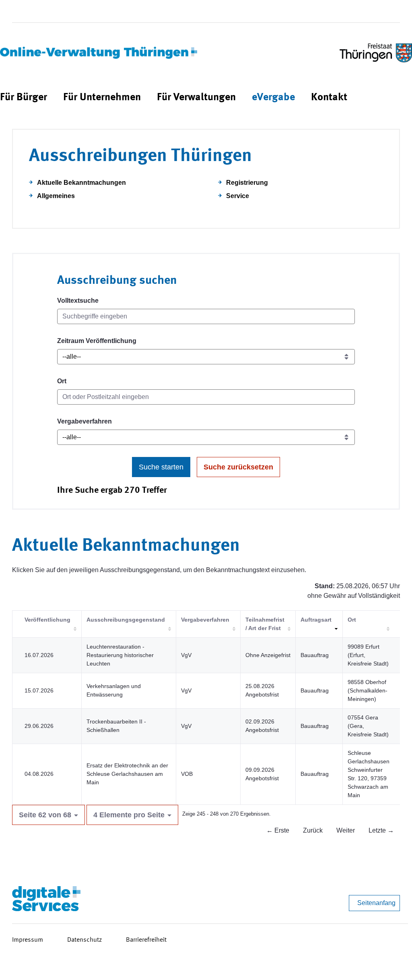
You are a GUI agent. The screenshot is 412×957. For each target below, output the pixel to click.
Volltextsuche (78, 300)
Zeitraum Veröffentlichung (96, 340)
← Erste (277, 830)
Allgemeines (56, 195)
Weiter (345, 830)
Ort (61, 381)
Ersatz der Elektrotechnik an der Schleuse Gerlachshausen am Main (127, 773)
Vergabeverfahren (84, 421)
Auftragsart (316, 619)
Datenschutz (84, 940)
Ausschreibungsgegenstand (126, 619)
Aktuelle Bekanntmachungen (81, 182)
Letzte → (381, 830)
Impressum (27, 940)
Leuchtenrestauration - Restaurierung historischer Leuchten (120, 655)
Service (237, 195)
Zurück (313, 830)
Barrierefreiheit (146, 940)
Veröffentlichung (47, 619)
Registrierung (247, 182)
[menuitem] (23, 97)
